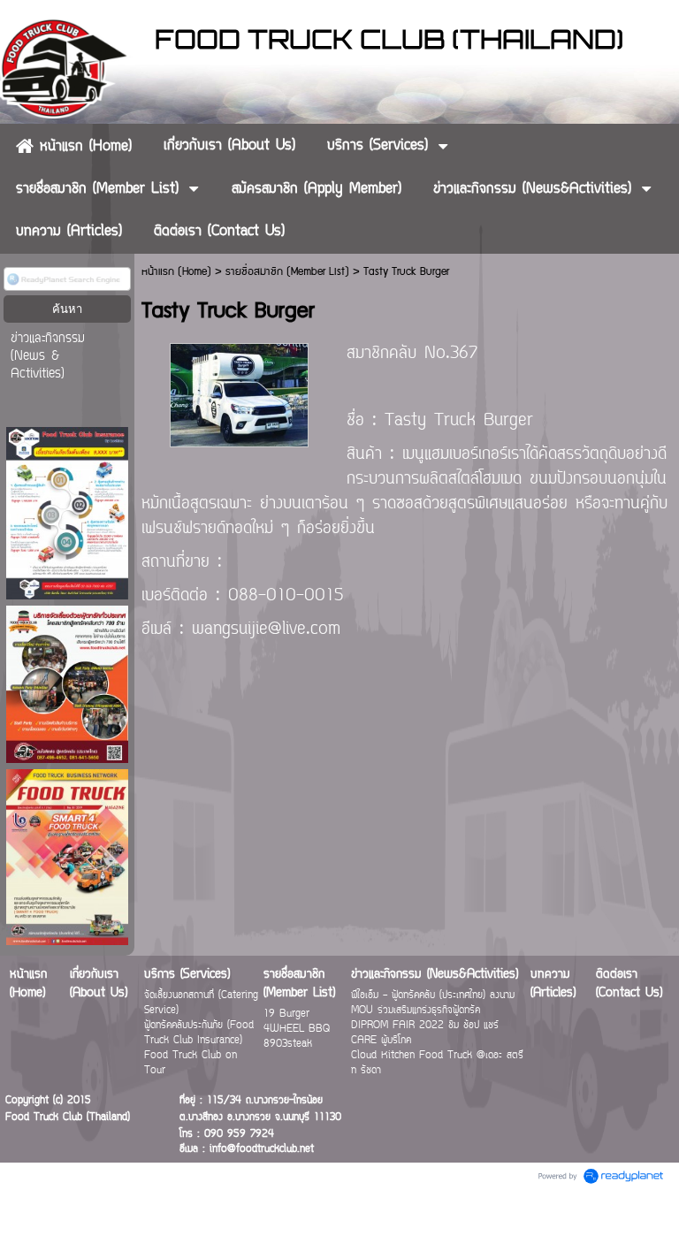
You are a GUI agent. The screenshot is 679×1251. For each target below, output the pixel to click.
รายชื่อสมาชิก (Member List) (287, 272)
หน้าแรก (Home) (176, 272)
